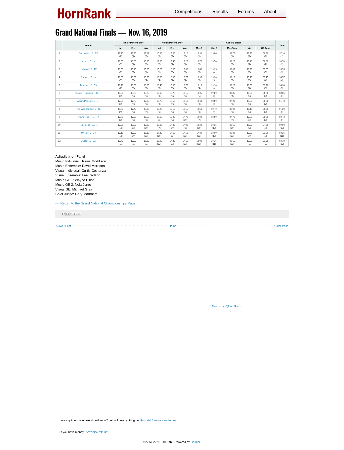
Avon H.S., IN (88, 61)
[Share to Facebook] (75, 214)
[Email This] (64, 214)
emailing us (169, 420)
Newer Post (63, 225)
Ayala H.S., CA (88, 141)
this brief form (149, 420)
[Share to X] (71, 214)
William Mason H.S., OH (88, 101)
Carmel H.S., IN (88, 77)
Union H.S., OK (88, 133)
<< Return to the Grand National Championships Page (95, 203)
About (270, 11)
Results (220, 11)
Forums (246, 11)
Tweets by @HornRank (226, 306)
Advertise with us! (97, 431)
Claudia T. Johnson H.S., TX (88, 93)
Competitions (188, 11)
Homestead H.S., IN (88, 125)
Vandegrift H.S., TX (88, 53)
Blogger (195, 441)
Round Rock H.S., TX (88, 117)
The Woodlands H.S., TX (89, 109)
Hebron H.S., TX (89, 69)
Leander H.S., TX (88, 85)
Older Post (281, 225)
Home (172, 225)
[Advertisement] (172, 267)
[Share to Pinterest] (79, 214)
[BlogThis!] (67, 214)
